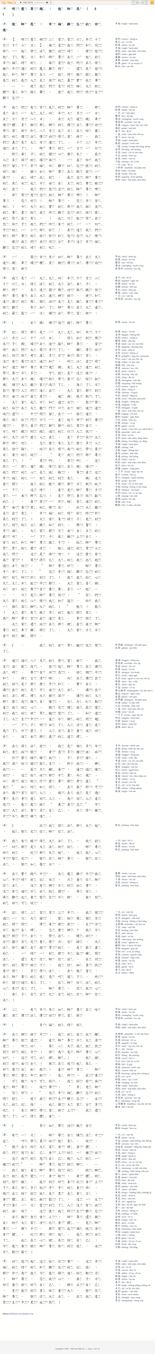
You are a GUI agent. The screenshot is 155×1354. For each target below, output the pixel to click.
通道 (117, 401)
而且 (117, 678)
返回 (117, 724)
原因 (117, 954)
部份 (117, 170)
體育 (117, 115)
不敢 (117, 450)
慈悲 (117, 963)
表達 (117, 173)
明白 (117, 717)
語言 (117, 675)
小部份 (119, 167)
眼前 (117, 143)
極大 (117, 66)
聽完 (117, 693)
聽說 (117, 280)
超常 (117, 939)
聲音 (117, 489)
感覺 (117, 696)
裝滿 (117, 380)
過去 (117, 128)
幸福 (117, 23)
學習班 (119, 122)
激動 (117, 441)
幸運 (117, 125)
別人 (117, 769)
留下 (117, 137)
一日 (117, 112)
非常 (117, 149)
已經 (117, 377)
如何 (117, 763)
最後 (117, 292)
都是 (117, 843)
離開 (117, 505)
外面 (117, 392)
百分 (117, 972)
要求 (117, 782)
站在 (117, 395)
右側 (117, 398)
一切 (117, 164)
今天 (117, 155)
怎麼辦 (119, 924)
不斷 (117, 788)
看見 (117, 453)
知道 (117, 362)
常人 (117, 477)
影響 (117, 383)
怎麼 (117, 429)
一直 (117, 134)
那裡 (117, 502)
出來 (117, 158)
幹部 (117, 425)
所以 (117, 359)
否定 (117, 930)
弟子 (117, 131)
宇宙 (117, 687)
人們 (117, 386)
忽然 (117, 438)
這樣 (117, 374)
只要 (117, 879)
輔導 (117, 340)
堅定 (117, 825)
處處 (117, 776)
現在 (117, 772)
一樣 (117, 146)
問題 (117, 711)
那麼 (117, 681)
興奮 (117, 468)
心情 (117, 495)
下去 (117, 927)
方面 (117, 346)
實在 (117, 684)
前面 (117, 432)
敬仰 (117, 176)
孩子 (117, 465)
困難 (117, 286)
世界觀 (119, 644)
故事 (117, 63)
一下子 (119, 471)
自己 (117, 785)
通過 (117, 660)
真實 (117, 60)
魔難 (117, 57)
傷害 (117, 766)
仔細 (117, 951)
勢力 (117, 933)
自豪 (117, 435)
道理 (117, 727)
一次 (117, 295)
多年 (117, 745)
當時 (117, 334)
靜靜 (117, 413)
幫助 (117, 948)
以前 (117, 757)
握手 (117, 474)
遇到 (117, 54)
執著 (117, 957)
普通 (117, 456)
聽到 (117, 416)
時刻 (117, 51)
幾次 (117, 42)
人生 (117, 705)
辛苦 (117, 152)
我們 (117, 38)
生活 (117, 918)
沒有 (117, 352)
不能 (117, 486)
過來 (117, 966)
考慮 (117, 343)
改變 (117, 647)
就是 (117, 371)
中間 (117, 407)
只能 (117, 161)
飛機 (117, 365)
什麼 (117, 422)
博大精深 (120, 690)
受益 (117, 666)
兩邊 (117, 404)
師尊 (117, 45)
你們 (117, 492)
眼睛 (117, 447)
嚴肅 (117, 942)
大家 (117, 389)
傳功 (117, 119)
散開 (117, 498)
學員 (117, 368)
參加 (117, 256)
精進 (117, 791)
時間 (117, 915)
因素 (117, 349)
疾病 (117, 748)
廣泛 (117, 356)
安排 (117, 936)
